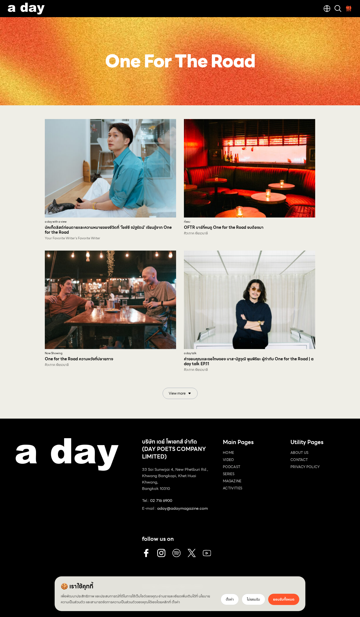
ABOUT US (299, 452)
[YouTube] (207, 553)
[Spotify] (176, 553)
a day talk (190, 353)
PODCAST (231, 467)
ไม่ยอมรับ (253, 599)
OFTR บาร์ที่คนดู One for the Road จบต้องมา (224, 227)
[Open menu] (348, 8)
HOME (228, 452)
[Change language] (327, 8)
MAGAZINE (232, 481)
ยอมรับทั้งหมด (283, 599)
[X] (192, 553)
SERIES (228, 474)
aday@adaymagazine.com (182, 508)
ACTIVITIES (232, 488)
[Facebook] (146, 553)
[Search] (338, 8)
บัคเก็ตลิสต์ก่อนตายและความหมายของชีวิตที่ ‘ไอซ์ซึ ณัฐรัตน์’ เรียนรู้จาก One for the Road (108, 229)
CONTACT (299, 459)
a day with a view (56, 221)
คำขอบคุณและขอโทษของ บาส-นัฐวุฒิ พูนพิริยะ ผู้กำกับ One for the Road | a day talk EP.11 (248, 361)
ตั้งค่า (176, 602)
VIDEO (228, 459)
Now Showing (53, 353)
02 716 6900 (161, 500)
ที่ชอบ (187, 221)
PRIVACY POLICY (305, 467)
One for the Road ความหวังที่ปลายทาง (79, 359)
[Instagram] (161, 553)
